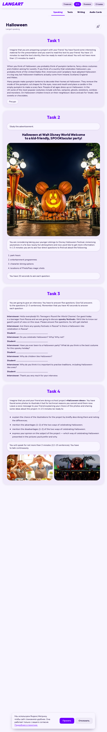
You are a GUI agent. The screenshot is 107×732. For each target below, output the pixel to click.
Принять (67, 720)
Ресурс (12, 101)
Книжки (87, 4)
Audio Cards (96, 12)
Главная (67, 4)
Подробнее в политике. (26, 725)
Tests (70, 12)
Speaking (58, 12)
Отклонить (84, 720)
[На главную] (98, 26)
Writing (81, 12)
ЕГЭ (77, 4)
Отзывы (99, 4)
